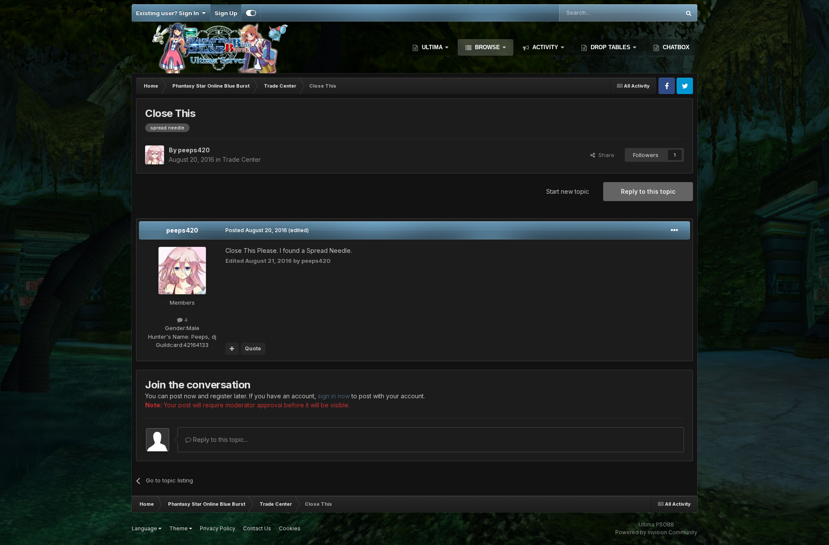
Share (604, 154)
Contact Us (257, 528)
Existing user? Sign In (169, 12)
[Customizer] (251, 13)
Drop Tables (610, 47)
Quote (253, 348)
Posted (256, 230)
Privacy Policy (217, 528)
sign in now (334, 396)
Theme (179, 528)
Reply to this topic (648, 191)
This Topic (654, 12)
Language (145, 528)
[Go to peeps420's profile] (154, 154)
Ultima (432, 47)
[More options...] (674, 230)
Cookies (290, 528)
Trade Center (241, 159)
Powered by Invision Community (656, 532)
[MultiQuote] (232, 349)
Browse (487, 47)
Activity (545, 47)
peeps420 (182, 230)
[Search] (688, 13)
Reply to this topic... (219, 439)
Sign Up (226, 12)
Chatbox (675, 47)
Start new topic (567, 191)
